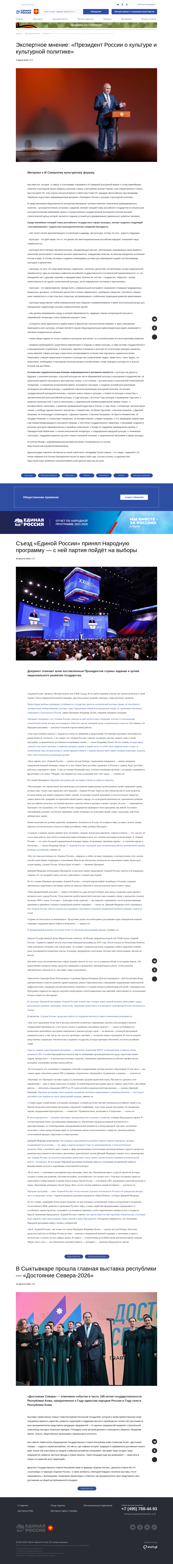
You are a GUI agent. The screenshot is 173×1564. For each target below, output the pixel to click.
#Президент (69, 475)
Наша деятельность (60, 19)
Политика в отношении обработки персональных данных (40, 1553)
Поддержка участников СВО (86, 25)
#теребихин (104, 475)
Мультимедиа (126, 19)
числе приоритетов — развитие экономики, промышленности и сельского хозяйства (69, 1117)
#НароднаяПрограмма (97, 1256)
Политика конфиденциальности (29, 1551)
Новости (46, 33)
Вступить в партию (149, 19)
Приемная (107, 19)
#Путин (87, 475)
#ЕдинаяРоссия (73, 1256)
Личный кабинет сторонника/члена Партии (134, 12)
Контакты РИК (25, 1511)
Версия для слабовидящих (146, 4)
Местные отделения (85, 19)
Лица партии (38, 19)
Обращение (96, 12)
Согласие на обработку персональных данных (35, 1556)
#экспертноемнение (141, 475)
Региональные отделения (98, 1505)
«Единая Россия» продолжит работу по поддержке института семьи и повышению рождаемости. (86, 1016)
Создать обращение (134, 497)
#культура (29, 475)
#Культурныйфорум (49, 475)
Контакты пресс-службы (64, 1511)
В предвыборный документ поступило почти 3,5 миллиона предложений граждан (66, 930)
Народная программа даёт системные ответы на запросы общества (81, 780)
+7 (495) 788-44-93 (139, 1508)
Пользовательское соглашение (29, 1549)
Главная (19, 33)
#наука (121, 475)
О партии (19, 19)
